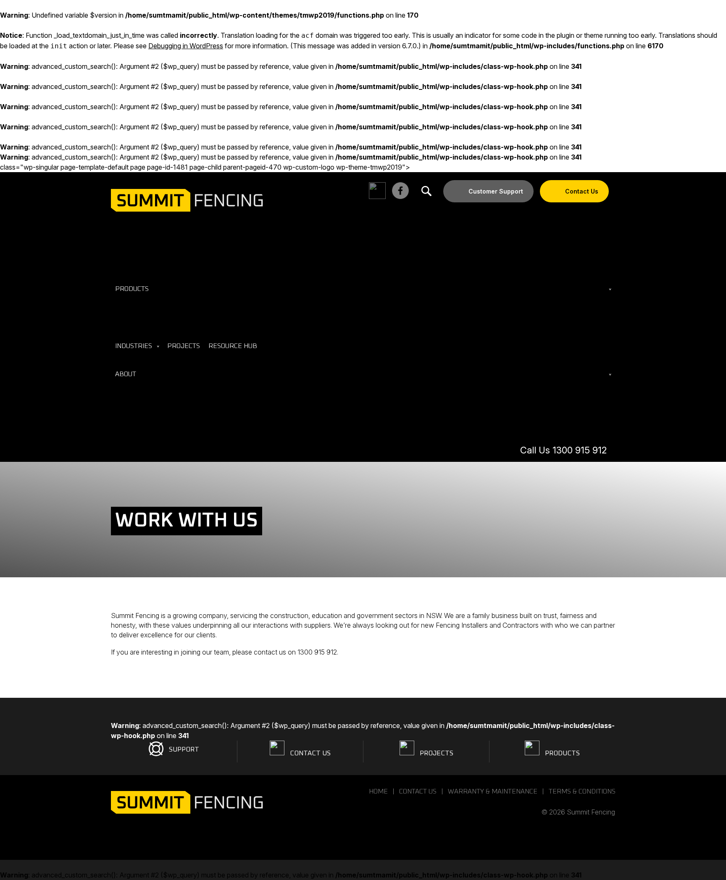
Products (132, 288)
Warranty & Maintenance (492, 791)
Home (378, 791)
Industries (133, 346)
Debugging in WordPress (185, 46)
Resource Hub (232, 346)
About (125, 374)
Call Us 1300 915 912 (563, 450)
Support (184, 749)
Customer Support (495, 191)
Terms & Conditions (582, 791)
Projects (183, 346)
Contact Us (581, 191)
